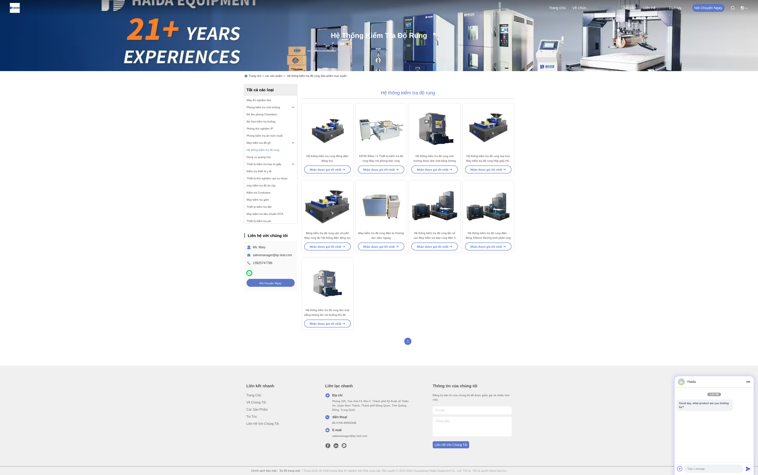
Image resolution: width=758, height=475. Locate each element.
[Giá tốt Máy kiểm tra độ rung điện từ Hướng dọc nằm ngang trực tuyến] (381, 205)
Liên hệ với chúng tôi (652, 8)
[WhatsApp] (249, 273)
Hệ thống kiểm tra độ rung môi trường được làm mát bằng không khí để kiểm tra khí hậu (435, 160)
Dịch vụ (675, 8)
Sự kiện (630, 8)
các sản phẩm (607, 8)
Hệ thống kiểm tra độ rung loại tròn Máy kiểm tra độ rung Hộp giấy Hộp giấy (488, 160)
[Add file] (680, 468)
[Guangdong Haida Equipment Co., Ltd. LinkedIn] (336, 446)
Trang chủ (557, 8)
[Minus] (748, 381)
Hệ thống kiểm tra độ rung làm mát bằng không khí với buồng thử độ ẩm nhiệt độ (327, 315)
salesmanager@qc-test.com (272, 255)
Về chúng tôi (581, 8)
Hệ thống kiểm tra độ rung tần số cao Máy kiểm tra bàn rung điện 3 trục (435, 237)
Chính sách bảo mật (263, 470)
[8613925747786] (344, 446)
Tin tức (251, 416)
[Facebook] (328, 446)
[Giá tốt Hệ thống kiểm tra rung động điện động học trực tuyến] (327, 128)
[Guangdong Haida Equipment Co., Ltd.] (15, 8)
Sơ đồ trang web (290, 470)
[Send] (748, 468)
